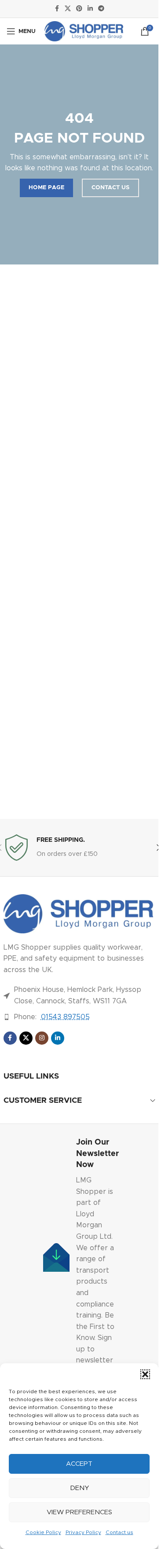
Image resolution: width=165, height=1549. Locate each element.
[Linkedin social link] (90, 9)
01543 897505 (65, 1016)
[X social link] (67, 9)
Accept (79, 1464)
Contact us (119, 1532)
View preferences (79, 1512)
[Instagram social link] (41, 1038)
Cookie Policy (43, 1532)
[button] (145, 1374)
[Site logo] (83, 30)
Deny (79, 1488)
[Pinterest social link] (79, 9)
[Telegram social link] (101, 9)
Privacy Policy (83, 1532)
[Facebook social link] (56, 9)
